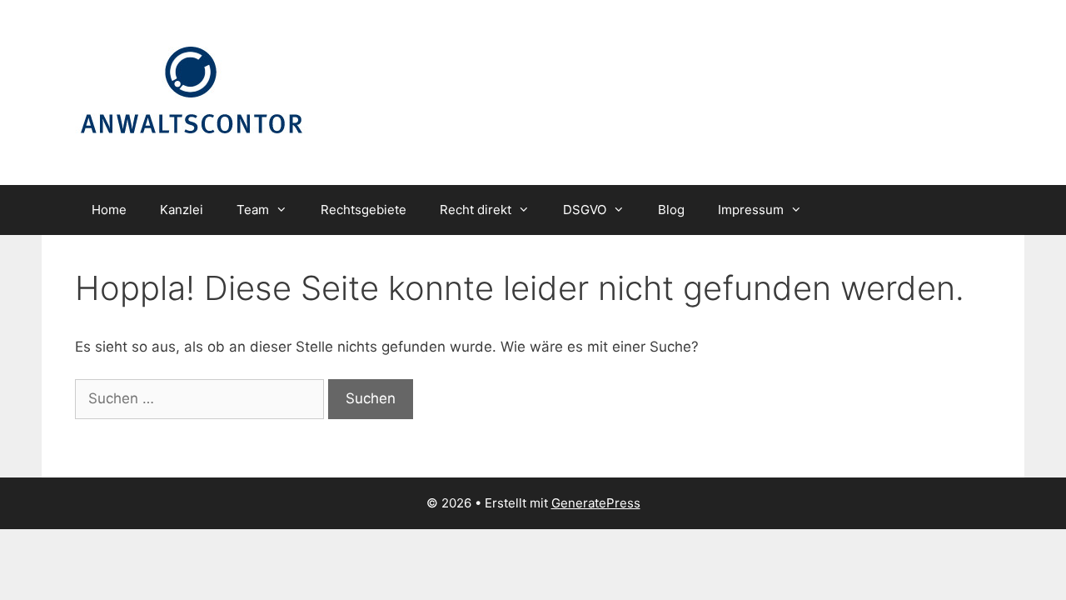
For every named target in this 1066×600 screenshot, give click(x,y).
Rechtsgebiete (363, 210)
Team (253, 210)
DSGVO (584, 210)
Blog (671, 210)
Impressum (751, 210)
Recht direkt (475, 210)
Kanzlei (181, 210)
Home (109, 210)
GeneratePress (595, 503)
